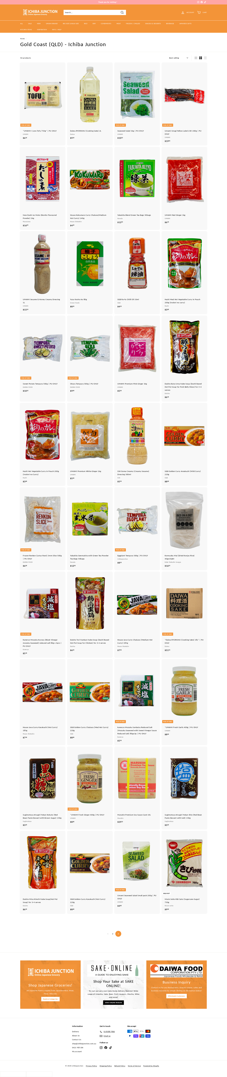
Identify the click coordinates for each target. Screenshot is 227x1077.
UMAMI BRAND (52, 23)
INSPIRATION (42, 30)
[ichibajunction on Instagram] (101, 1047)
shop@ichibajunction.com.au (84, 1044)
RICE (85, 23)
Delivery (75, 1032)
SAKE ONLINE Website (113, 1003)
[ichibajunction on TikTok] (110, 1047)
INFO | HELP (56, 30)
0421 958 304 (77, 1047)
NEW (39, 23)
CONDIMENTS (106, 23)
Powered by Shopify (151, 1066)
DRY (94, 23)
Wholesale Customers (176, 996)
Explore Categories (50, 999)
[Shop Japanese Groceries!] (50, 972)
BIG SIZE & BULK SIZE (71, 23)
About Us (76, 1036)
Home (22, 39)
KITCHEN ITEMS (26, 30)
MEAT (119, 23)
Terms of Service (134, 1066)
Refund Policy (119, 1066)
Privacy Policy (91, 1066)
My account (77, 1051)
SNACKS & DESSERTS (153, 23)
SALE (30, 23)
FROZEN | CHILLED (133, 23)
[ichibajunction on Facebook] (105, 1047)
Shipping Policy (106, 1066)
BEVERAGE (170, 23)
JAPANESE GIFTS (185, 23)
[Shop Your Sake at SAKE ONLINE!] (113, 970)
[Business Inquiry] (176, 970)
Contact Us (76, 1039)
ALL (21, 23)
